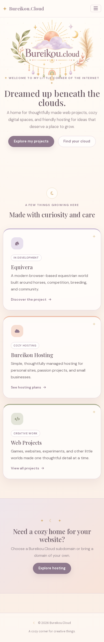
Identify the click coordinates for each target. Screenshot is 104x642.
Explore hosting (52, 568)
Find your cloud (76, 141)
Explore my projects (31, 141)
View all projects (25, 468)
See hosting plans (26, 387)
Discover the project (29, 299)
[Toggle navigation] (95, 8)
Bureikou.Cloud (23, 8)
